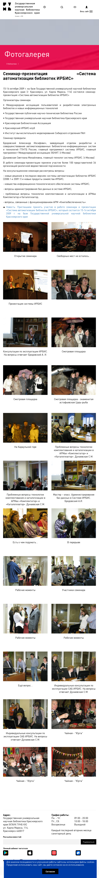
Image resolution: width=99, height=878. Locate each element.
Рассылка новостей (12, 837)
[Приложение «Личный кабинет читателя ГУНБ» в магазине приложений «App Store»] (29, 852)
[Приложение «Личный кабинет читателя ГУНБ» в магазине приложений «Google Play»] (5, 852)
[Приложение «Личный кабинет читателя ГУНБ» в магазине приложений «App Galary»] (54, 852)
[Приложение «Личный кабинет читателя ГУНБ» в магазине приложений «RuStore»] (78, 852)
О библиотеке (11, 64)
